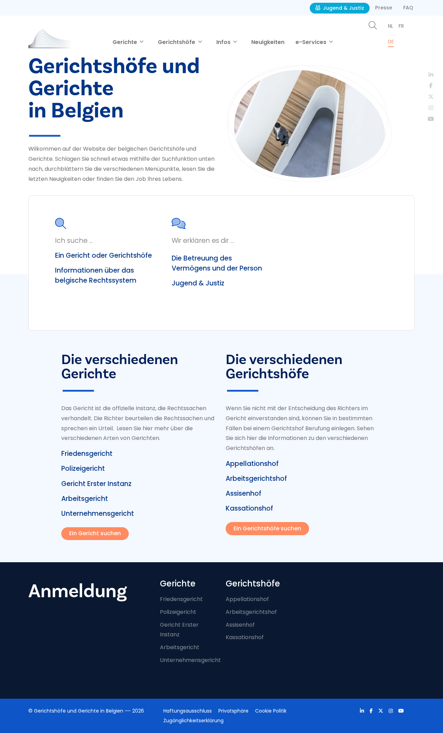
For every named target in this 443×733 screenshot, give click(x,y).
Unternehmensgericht (97, 513)
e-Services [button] (312, 42)
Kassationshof (249, 508)
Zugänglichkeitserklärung (193, 720)
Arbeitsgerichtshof (256, 478)
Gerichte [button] (125, 42)
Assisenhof (243, 493)
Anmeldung (77, 591)
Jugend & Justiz (343, 8)
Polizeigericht (83, 468)
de (391, 41)
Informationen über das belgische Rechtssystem (95, 275)
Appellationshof (252, 463)
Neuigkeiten (267, 42)
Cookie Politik (271, 710)
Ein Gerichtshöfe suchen (267, 528)
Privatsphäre (233, 710)
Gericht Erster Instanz (96, 483)
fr (401, 26)
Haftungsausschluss (187, 710)
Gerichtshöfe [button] (177, 42)
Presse (383, 7)
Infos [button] (224, 42)
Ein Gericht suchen (95, 533)
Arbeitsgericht (84, 498)
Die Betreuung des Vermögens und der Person (217, 263)
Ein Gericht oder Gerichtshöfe (103, 255)
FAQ (408, 7)
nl (390, 26)
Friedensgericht (86, 453)
